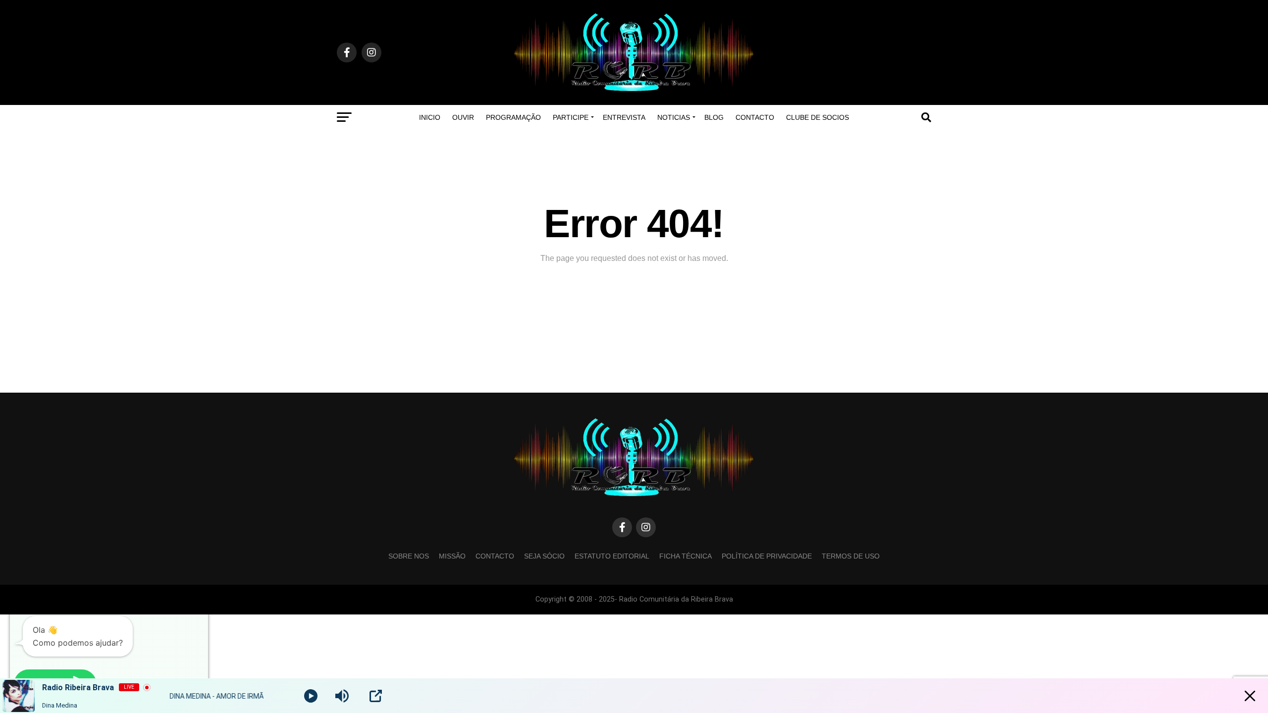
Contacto (755, 117)
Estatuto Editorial (612, 556)
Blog (714, 117)
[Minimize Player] (1250, 696)
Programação (513, 117)
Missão (452, 556)
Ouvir (463, 117)
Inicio (429, 117)
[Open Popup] (376, 696)
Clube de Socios (817, 117)
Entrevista (624, 117)
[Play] (311, 696)
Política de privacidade (767, 556)
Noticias (673, 117)
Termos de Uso (851, 556)
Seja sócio (544, 556)
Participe (570, 117)
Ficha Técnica (685, 556)
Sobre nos (408, 556)
